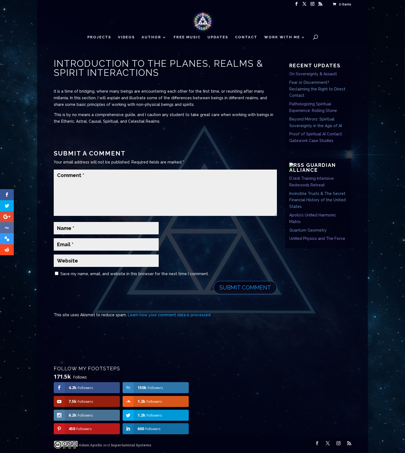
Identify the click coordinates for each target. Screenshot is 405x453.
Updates (217, 37)
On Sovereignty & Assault (313, 74)
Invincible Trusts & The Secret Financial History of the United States (317, 200)
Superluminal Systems (131, 445)
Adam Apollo (90, 445)
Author (151, 37)
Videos (126, 37)
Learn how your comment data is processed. (169, 315)
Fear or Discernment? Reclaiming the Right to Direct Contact (317, 89)
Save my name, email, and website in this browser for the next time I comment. (134, 274)
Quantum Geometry (308, 230)
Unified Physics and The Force (317, 238)
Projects (99, 37)
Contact (246, 37)
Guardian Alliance (312, 167)
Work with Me (282, 37)
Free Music (187, 37)
